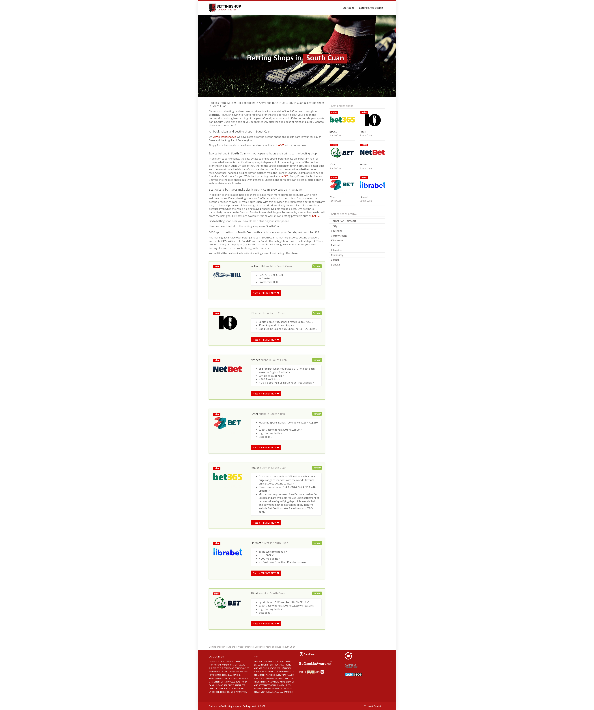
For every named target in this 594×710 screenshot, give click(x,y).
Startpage (348, 7)
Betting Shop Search (371, 7)
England (231, 646)
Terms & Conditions (374, 706)
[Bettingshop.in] (225, 7)
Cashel (335, 259)
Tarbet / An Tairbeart (343, 221)
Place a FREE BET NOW (265, 292)
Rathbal (335, 245)
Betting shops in (217, 646)
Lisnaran (336, 264)
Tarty (334, 226)
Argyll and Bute (273, 646)
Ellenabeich (337, 250)
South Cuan (284, 266)
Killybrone (337, 240)
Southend (336, 230)
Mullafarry (337, 255)
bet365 (280, 145)
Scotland (259, 646)
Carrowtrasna (339, 235)
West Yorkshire (245, 646)
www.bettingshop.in (224, 137)
